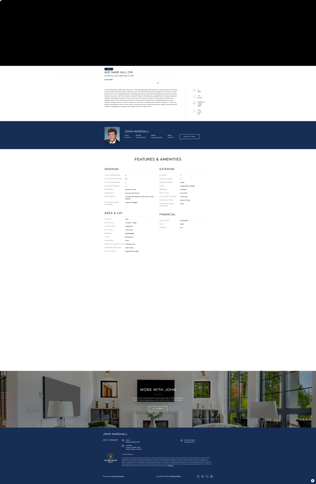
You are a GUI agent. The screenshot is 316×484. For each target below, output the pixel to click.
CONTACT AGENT (189, 136)
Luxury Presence (118, 476)
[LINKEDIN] (202, 476)
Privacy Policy (175, 476)
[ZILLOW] (211, 476)
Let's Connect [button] (158, 408)
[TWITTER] (207, 476)
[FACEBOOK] (198, 476)
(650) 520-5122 (141, 137)
